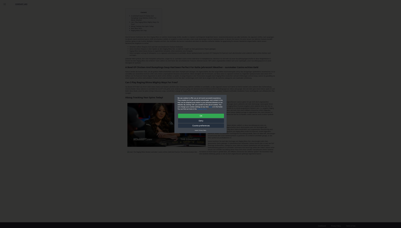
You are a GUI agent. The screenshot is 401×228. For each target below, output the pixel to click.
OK (201, 116)
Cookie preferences (201, 126)
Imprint (196, 130)
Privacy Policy (202, 130)
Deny (201, 121)
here (210, 107)
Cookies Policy (202, 109)
